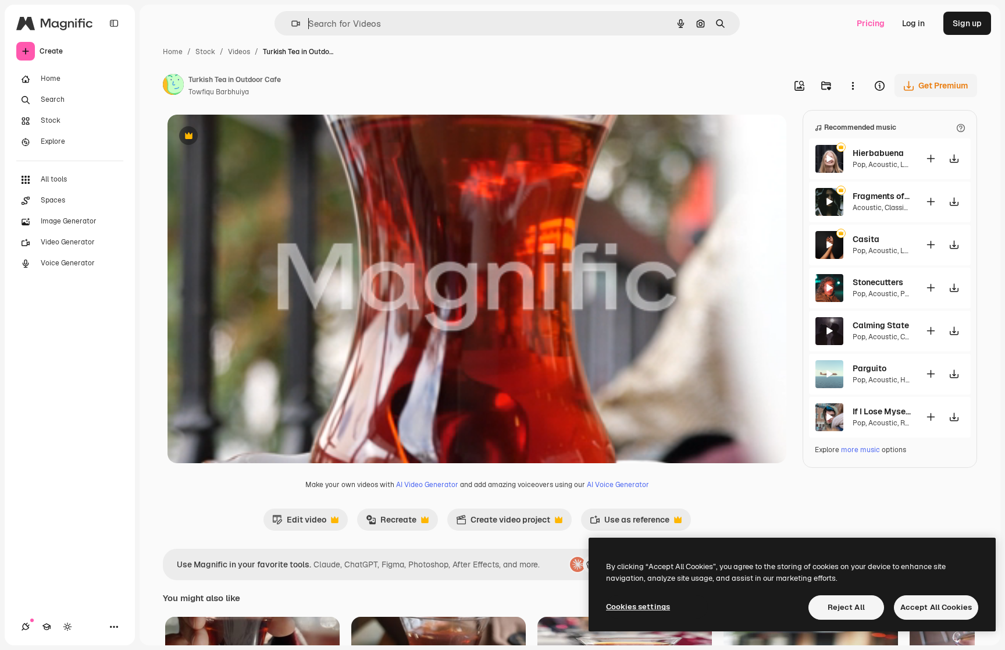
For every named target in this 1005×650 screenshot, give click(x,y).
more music (860, 449)
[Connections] (25, 626)
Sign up (967, 23)
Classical (899, 207)
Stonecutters (878, 282)
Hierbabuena (878, 153)
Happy (910, 380)
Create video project (503, 522)
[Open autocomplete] (291, 23)
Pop (859, 164)
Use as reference (629, 522)
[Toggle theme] (67, 626)
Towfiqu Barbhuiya (218, 92)
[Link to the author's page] (173, 86)
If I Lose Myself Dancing (882, 411)
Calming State (881, 325)
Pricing (871, 23)
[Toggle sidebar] (114, 23)
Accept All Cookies (936, 607)
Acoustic (882, 164)
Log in (913, 23)
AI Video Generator (427, 484)
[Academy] (46, 626)
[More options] (852, 85)
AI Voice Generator (618, 484)
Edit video (299, 522)
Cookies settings (638, 607)
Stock (205, 51)
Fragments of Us (882, 196)
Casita (866, 239)
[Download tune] (953, 159)
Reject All (846, 607)
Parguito (869, 368)
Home (173, 51)
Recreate (391, 522)
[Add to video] (930, 159)
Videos (239, 51)
